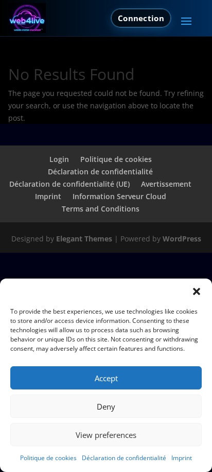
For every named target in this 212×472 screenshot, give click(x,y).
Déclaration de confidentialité (124, 457)
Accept (106, 378)
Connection (141, 18)
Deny (106, 406)
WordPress (182, 238)
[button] (196, 291)
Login (59, 159)
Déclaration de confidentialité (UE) (69, 184)
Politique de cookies (48, 457)
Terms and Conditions (100, 209)
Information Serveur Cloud (119, 196)
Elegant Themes (84, 238)
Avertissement (166, 184)
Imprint (181, 457)
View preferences (106, 435)
